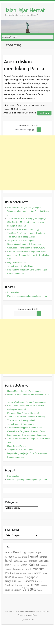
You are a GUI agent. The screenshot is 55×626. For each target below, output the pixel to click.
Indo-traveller (13, 292)
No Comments (20, 109)
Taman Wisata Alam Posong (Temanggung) (26, 218)
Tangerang (30, 581)
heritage (43, 556)
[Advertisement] (27, 162)
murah (28, 569)
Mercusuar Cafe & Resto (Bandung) (23, 229)
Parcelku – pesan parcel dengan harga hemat (27, 296)
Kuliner (34, 565)
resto (45, 573)
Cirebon (9, 556)
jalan (8, 564)
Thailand (9, 585)
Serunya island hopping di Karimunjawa (24, 244)
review (9, 577)
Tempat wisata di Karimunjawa (20, 240)
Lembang (43, 565)
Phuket (30, 573)
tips (16, 585)
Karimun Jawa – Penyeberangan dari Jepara (26, 251)
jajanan (33, 560)
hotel (8, 560)
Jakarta (44, 560)
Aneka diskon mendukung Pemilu (24, 65)
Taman (20, 581)
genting (18, 557)
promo (37, 573)
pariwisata (21, 573)
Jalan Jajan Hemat (24, 10)
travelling (9, 590)
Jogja (24, 565)
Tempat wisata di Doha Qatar (20, 266)
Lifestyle (38, 105)
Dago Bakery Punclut (16, 262)
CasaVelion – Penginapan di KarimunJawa (26, 248)
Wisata (29, 588)
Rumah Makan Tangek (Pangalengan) (23, 207)
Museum (38, 569)
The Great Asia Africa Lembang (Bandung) (26, 233)
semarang (19, 577)
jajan (26, 561)
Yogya (39, 590)
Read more (44, 113)
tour (20, 585)
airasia (8, 552)
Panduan (10, 573)
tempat (39, 581)
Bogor (38, 552)
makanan (8, 569)
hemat (33, 556)
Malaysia (18, 569)
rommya (10, 105)
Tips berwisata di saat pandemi (21, 237)
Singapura (10, 581)
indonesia (17, 561)
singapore (31, 577)
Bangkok (31, 553)
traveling (44, 585)
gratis (24, 557)
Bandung (19, 552)
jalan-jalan (16, 565)
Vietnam (17, 590)
